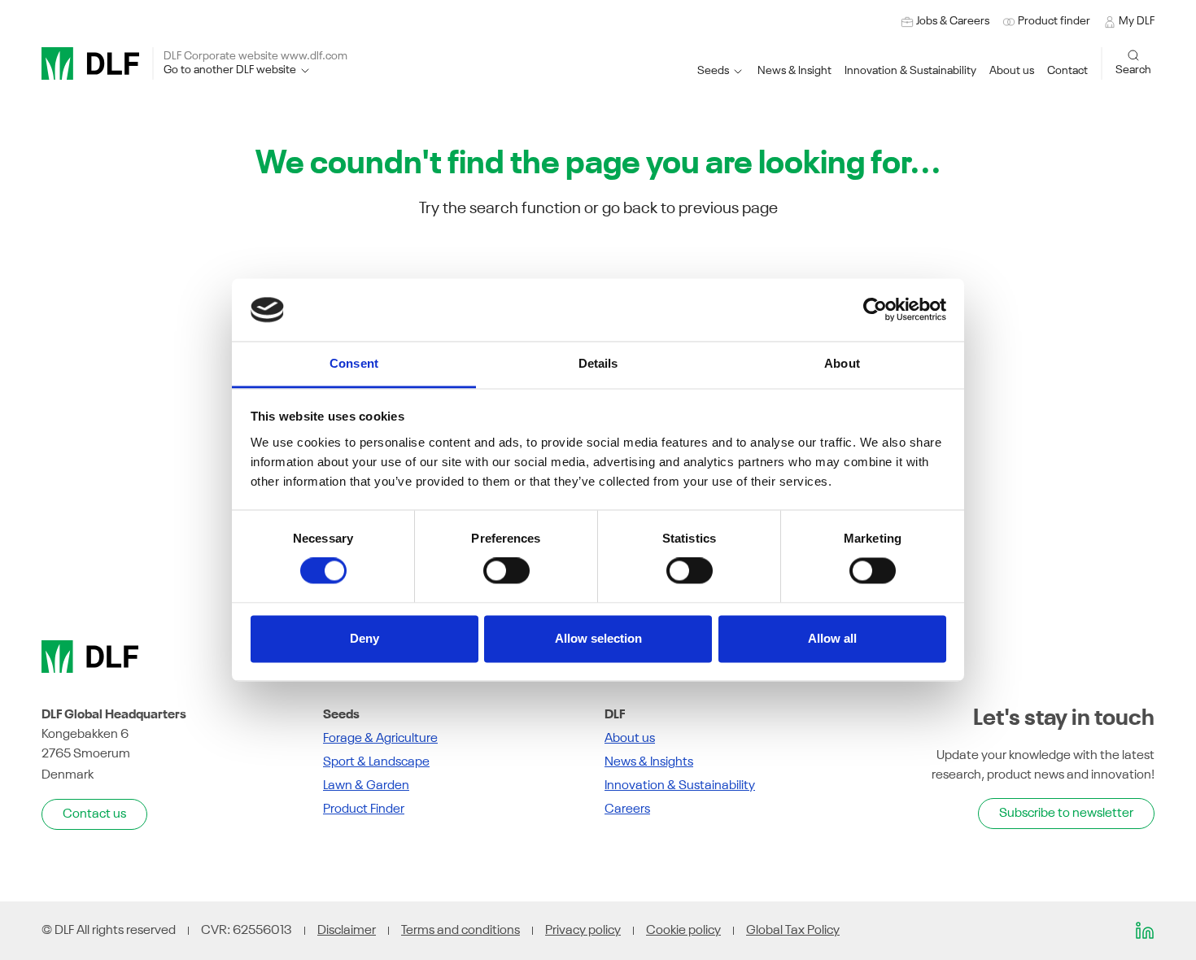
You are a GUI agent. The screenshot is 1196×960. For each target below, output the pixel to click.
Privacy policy (583, 930)
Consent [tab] (354, 363)
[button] (910, 71)
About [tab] (842, 363)
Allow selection (598, 638)
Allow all (832, 638)
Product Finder (363, 809)
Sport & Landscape (376, 762)
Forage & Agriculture (380, 738)
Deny (364, 638)
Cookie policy (683, 930)
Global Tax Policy (793, 930)
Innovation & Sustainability (680, 785)
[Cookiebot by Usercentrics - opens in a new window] (875, 310)
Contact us (94, 814)
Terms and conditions (460, 930)
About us (630, 738)
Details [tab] (598, 363)
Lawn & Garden (366, 785)
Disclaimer (346, 930)
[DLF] (90, 63)
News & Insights (649, 762)
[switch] (506, 571)
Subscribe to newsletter (1066, 813)
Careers (627, 809)
